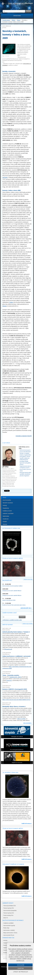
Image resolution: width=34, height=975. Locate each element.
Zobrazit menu (17, 15)
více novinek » (27, 723)
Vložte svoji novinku (27, 623)
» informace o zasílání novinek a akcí (12, 620)
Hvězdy (5, 505)
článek (4, 306)
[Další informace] (17, 786)
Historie (5, 524)
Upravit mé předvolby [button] (20, 972)
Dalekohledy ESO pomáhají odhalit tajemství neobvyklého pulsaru (25, 462)
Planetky (5, 945)
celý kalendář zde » (26, 608)
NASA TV (5, 918)
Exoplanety (6, 508)
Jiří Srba (4, 27)
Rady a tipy (6, 928)
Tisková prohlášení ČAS (9, 905)
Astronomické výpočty (9, 925)
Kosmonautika (7, 500)
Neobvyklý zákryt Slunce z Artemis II (13, 706)
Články (13, 20)
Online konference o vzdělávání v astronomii (16, 656)
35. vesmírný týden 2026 (10, 772)
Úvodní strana (6, 20)
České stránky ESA (8, 915)
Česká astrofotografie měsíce (12, 558)
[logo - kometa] (9, 49)
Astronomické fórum (8, 935)
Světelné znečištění (8, 513)
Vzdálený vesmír (7, 511)
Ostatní (5, 521)
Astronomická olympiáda (9, 910)
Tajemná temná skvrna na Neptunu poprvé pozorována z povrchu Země (25, 468)
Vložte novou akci (28, 579)
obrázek (5, 177)
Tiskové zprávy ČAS (8, 908)
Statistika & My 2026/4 (15, 677)
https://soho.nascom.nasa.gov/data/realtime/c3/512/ (16, 699)
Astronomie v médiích (9, 930)
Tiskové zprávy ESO (8, 913)
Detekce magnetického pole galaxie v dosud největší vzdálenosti (25, 456)
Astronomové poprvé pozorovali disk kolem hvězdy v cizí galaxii (25, 451)
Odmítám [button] (21, 968)
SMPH (18, 55)
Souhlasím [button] (20, 965)
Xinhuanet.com (8, 649)
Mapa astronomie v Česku (10, 932)
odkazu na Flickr (21, 718)
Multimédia (6, 516)
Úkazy (18, 20)
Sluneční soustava (8, 503)
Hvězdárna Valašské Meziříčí (24, 436)
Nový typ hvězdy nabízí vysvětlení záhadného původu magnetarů (25, 474)
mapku (11, 302)
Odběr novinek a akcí (9, 613)
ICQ (3, 62)
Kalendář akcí (7, 580)
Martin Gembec (6, 630)
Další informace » (27, 823)
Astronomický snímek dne (11, 528)
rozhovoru (9, 680)
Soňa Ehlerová (5, 654)
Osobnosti (6, 519)
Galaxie (5, 943)
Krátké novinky (7, 624)
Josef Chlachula (6, 673)
